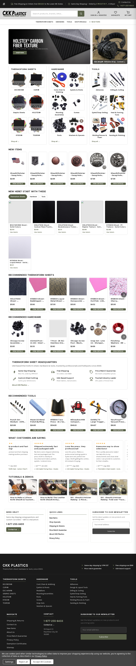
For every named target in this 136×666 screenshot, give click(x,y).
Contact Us (12, 624)
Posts (39, 597)
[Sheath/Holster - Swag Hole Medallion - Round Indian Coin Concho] (58, 161)
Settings (9, 661)
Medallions (41, 591)
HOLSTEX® (7, 597)
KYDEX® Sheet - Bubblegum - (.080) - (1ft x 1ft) (37, 300)
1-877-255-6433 (15, 524)
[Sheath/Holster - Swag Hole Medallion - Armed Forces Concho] (78, 161)
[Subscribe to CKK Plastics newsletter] (4, 4)
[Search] (81, 14)
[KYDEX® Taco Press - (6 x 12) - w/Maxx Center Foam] (58, 407)
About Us (11, 632)
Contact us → (13, 529)
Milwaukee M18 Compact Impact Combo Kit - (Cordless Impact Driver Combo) (78, 421)
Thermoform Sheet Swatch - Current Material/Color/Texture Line (114, 469)
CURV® (5, 587)
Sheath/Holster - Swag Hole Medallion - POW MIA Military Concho (37, 174)
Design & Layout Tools (79, 587)
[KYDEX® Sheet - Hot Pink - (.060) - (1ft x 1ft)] (98, 286)
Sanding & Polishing (78, 603)
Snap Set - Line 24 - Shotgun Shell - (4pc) (98, 342)
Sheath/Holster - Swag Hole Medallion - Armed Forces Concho (78, 174)
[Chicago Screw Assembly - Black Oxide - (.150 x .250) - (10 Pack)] (17, 328)
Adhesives (74, 584)
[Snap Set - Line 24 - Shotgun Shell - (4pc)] (98, 328)
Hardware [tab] (33, 197)
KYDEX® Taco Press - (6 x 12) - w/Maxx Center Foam (57, 421)
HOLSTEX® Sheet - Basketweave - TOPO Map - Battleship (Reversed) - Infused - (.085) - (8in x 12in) (17, 300)
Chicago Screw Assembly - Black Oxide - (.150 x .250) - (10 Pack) (17, 342)
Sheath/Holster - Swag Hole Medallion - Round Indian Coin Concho (57, 174)
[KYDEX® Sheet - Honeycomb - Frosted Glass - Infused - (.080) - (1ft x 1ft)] (78, 286)
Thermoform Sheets (44, 22)
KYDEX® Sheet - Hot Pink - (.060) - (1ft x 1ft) (98, 300)
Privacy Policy (54, 538)
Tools (69, 22)
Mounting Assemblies (45, 594)
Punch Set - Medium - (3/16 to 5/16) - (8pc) (17, 421)
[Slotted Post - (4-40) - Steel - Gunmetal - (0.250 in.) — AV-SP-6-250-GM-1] (37, 328)
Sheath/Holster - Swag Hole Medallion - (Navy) (118, 174)
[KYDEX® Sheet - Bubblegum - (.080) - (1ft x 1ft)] (37, 286)
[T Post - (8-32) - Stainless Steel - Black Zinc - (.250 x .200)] (58, 328)
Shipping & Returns (57, 526)
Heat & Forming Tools (78, 597)
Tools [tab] (43, 197)
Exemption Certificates (17, 644)
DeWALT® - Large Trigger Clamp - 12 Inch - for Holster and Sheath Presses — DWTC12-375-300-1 (98, 421)
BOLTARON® (7, 584)
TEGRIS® (6, 603)
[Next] (123, 169)
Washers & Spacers (44, 606)
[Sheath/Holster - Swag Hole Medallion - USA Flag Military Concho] (17, 161)
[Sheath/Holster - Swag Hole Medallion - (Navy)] (118, 161)
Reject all (23, 661)
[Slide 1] (49, 46)
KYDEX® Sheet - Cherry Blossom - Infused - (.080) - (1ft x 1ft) (118, 300)
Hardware (60, 22)
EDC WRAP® (7, 591)
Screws (39, 600)
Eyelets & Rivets (43, 587)
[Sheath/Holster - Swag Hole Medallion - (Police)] (98, 161)
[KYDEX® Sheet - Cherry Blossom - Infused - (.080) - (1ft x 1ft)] (118, 286)
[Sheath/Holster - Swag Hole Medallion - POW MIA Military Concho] (37, 161)
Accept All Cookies (42, 661)
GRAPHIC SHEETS (9, 594)
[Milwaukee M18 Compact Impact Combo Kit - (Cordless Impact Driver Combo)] (78, 407)
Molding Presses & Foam (80, 600)
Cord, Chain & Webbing (46, 584)
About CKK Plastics (56, 534)
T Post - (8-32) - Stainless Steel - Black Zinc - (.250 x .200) (57, 342)
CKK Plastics (15, 565)
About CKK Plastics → (20, 385)
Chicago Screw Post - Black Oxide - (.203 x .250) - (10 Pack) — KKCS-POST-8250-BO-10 (78, 342)
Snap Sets (40, 603)
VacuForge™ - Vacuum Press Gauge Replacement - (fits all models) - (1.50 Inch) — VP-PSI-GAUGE (118, 421)
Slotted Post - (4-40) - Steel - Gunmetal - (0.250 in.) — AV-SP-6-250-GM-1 (37, 342)
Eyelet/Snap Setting (78, 594)
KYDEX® (6, 600)
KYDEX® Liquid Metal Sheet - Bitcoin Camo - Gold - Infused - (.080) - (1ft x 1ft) (57, 300)
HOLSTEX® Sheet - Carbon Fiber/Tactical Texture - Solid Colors (21, 469)
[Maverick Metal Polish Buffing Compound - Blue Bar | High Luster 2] (37, 407)
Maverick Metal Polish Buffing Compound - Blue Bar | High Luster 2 (37, 421)
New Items (53, 518)
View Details (18, 184)
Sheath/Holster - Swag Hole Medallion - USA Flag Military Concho (17, 174)
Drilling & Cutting (77, 591)
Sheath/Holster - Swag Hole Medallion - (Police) (98, 174)
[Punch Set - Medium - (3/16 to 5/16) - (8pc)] (17, 407)
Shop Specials (80, 22)
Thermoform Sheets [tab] (17, 197)
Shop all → (15, 141)
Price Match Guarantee (58, 530)
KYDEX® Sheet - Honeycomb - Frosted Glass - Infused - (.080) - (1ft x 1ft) (78, 300)
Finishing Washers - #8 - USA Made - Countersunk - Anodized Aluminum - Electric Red (117, 342)
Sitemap (10, 647)
